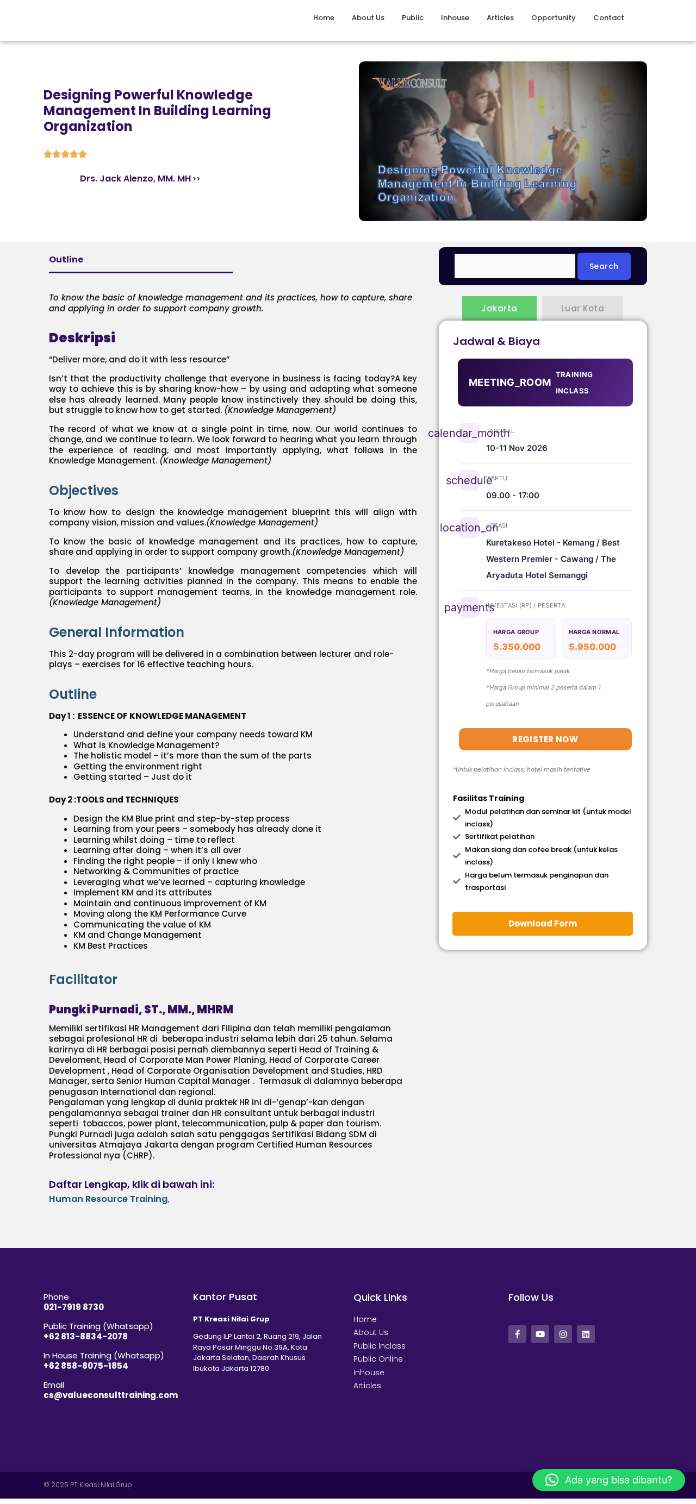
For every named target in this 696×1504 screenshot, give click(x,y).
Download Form (542, 923)
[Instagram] (563, 1334)
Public (413, 17)
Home (323, 17)
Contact (608, 17)
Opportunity (553, 17)
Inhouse (455, 17)
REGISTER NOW (545, 739)
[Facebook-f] (517, 1334)
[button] (608, 1480)
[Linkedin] (586, 1334)
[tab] (233, 490)
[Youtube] (540, 1334)
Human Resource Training (108, 1199)
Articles (500, 17)
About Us (368, 17)
